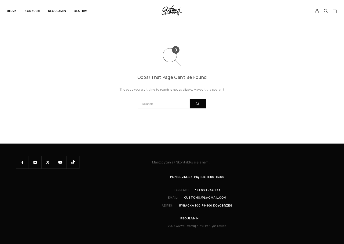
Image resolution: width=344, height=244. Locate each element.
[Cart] (335, 11)
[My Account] (317, 11)
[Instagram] (35, 162)
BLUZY (12, 11)
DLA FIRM (81, 11)
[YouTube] (60, 162)
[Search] (325, 11)
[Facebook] (22, 162)
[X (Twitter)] (47, 162)
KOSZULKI (32, 11)
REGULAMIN (57, 11)
